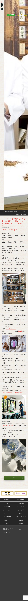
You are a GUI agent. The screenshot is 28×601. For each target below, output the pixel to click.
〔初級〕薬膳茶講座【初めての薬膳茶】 (12, 392)
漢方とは (21, 513)
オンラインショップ (21, 506)
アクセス (7, 503)
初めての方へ (7, 499)
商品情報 (11, 229)
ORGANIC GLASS (8, 425)
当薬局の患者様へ (21, 499)
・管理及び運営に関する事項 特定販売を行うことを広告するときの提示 (11, 529)
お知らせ (4, 229)
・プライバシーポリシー (7, 532)
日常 (16, 229)
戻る (14, 478)
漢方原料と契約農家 (7, 510)
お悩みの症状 (7, 506)
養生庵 (20, 331)
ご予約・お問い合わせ (21, 516)
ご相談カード (7, 520)
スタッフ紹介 (21, 503)
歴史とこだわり (7, 513)
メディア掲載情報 (7, 516)
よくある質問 (21, 510)
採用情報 (21, 520)
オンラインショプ (11, 329)
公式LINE (21, 523)
